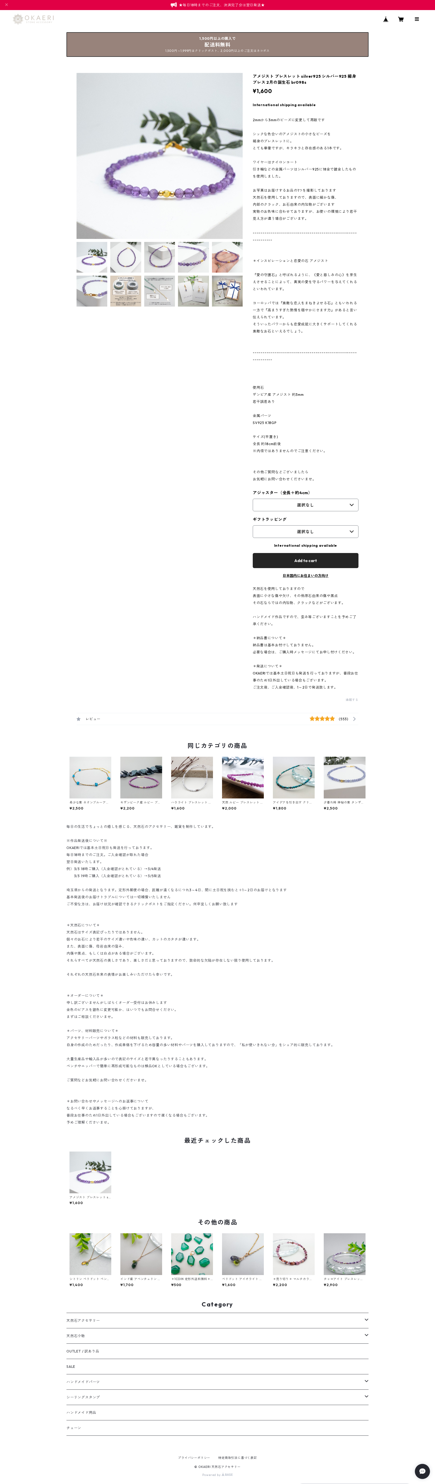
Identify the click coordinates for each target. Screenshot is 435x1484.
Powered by (212, 1475)
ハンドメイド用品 (81, 1412)
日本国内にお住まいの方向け (306, 575)
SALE (70, 1366)
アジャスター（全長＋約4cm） (282, 492)
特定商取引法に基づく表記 (237, 1458)
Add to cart (305, 560)
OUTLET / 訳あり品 (82, 1351)
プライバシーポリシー (194, 1458)
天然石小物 (75, 1336)
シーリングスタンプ (83, 1397)
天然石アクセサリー (83, 1320)
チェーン (73, 1428)
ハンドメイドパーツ (83, 1382)
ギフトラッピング (269, 519)
